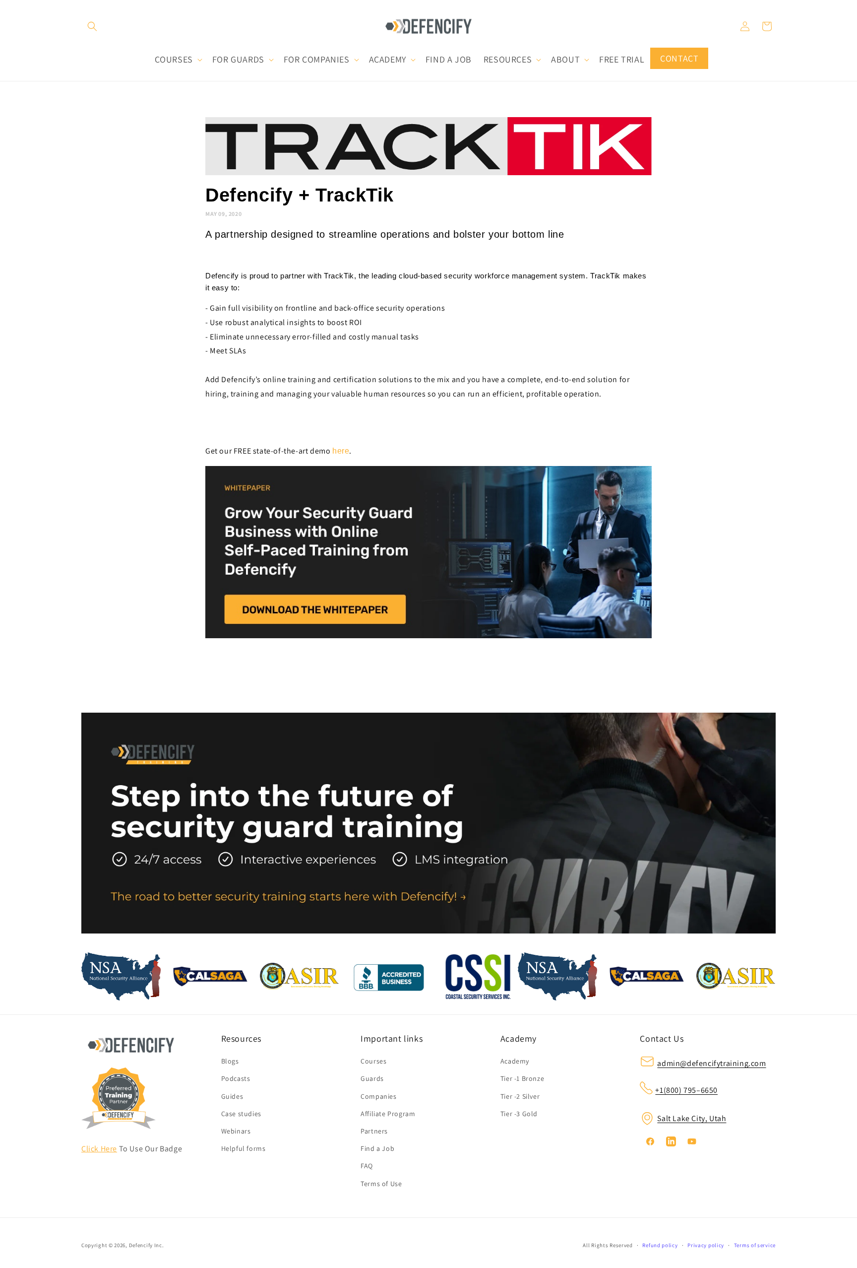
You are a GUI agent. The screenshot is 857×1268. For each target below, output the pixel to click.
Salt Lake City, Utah (691, 1118)
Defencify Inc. (146, 1245)
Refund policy (659, 1245)
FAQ (367, 1165)
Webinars (236, 1131)
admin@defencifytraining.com (711, 1063)
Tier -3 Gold (519, 1113)
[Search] (92, 26)
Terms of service (755, 1245)
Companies (378, 1096)
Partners (374, 1131)
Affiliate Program (388, 1113)
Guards (372, 1078)
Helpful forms (243, 1148)
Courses (373, 1061)
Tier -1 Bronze (522, 1078)
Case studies (241, 1113)
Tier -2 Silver (520, 1096)
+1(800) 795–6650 (686, 1090)
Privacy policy (705, 1245)
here (340, 451)
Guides (232, 1096)
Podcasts (235, 1078)
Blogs (230, 1061)
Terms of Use (381, 1183)
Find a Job (377, 1148)
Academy (514, 1061)
